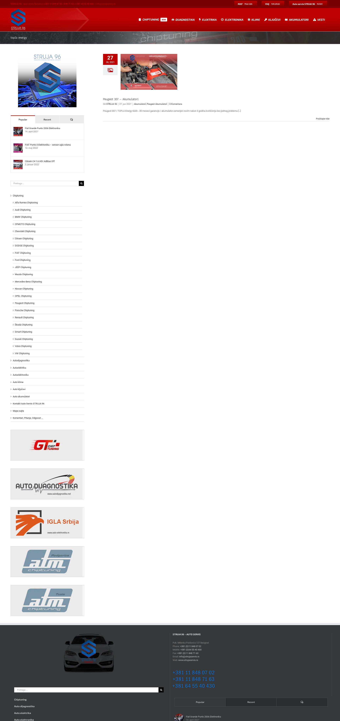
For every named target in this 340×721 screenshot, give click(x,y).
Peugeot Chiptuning (24, 303)
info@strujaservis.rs (105, 4)
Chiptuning (18, 195)
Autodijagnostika (21, 360)
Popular (23, 119)
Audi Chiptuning (22, 209)
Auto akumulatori (21, 396)
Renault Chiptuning (24, 317)
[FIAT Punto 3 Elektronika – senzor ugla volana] (18, 145)
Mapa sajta (18, 411)
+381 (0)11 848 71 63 (187, 653)
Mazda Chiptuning (24, 274)
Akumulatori (140, 104)
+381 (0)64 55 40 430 (191, 649)
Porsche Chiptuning (24, 310)
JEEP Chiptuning (23, 267)
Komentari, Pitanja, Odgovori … (28, 418)
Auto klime (18, 382)
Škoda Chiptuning (23, 324)
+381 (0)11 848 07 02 (190, 646)
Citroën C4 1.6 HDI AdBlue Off (40, 161)
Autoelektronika (21, 375)
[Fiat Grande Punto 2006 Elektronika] (18, 128)
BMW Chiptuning (23, 217)
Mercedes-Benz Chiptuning (28, 281)
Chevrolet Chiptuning (25, 231)
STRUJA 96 (111, 104)
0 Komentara (175, 104)
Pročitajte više (322, 119)
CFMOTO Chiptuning (25, 224)
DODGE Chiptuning (24, 245)
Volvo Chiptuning (23, 346)
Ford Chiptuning (22, 260)
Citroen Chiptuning (24, 238)
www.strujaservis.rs (188, 660)
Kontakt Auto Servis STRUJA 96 (28, 403)
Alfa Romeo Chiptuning (26, 202)
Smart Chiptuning (23, 331)
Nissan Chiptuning (24, 288)
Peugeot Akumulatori (157, 104)
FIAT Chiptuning (23, 253)
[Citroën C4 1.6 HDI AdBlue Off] (18, 161)
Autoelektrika (19, 367)
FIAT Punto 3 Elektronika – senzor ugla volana (48, 144)
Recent (47, 119)
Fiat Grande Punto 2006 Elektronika (42, 128)
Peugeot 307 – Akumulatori (120, 99)
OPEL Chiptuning (23, 296)
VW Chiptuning (22, 353)
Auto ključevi (19, 389)
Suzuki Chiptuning (24, 339)
